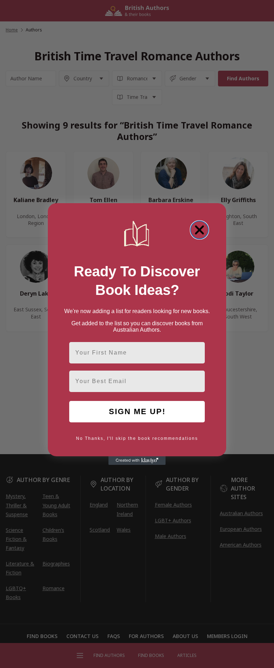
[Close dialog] (199, 230)
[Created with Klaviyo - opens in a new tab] (137, 460)
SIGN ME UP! (137, 411)
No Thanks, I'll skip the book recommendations (137, 438)
